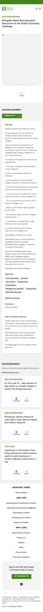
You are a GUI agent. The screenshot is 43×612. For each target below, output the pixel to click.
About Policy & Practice (21, 533)
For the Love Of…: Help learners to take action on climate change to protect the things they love (20, 386)
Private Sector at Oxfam (21, 518)
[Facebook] (21, 584)
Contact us (21, 538)
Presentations (11, 285)
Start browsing (21, 493)
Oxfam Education (11, 307)
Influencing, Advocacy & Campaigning (21, 508)
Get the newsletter (21, 576)
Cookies (21, 543)
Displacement (23, 282)
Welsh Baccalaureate (14, 292)
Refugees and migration (15, 289)
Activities (24, 278)
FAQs (10, 345)
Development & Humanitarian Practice (21, 503)
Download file (10, 115)
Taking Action (31, 289)
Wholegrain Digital (16, 606)
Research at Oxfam (21, 522)
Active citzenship (12, 278)
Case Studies (10, 282)
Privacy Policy (21, 552)
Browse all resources (10, 372)
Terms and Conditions (21, 557)
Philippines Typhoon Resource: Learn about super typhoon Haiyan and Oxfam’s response (20, 420)
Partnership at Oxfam (21, 513)
